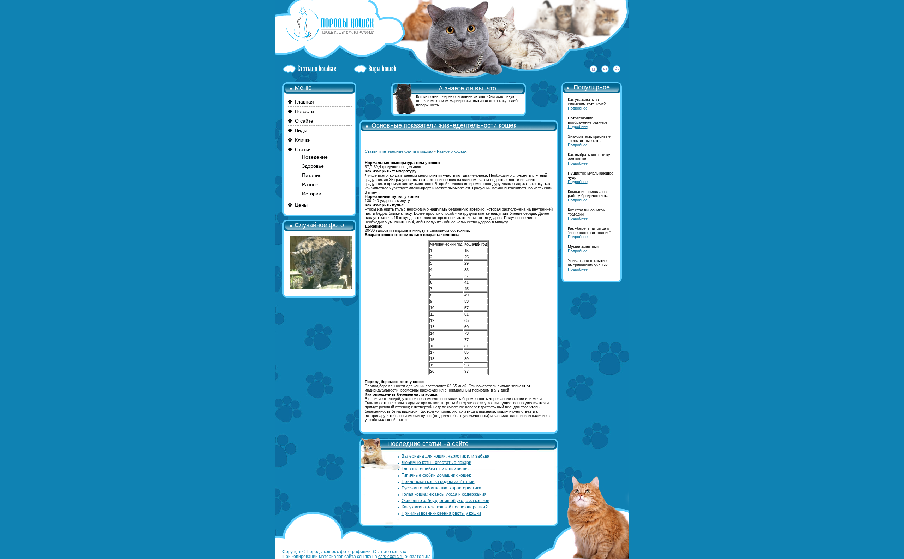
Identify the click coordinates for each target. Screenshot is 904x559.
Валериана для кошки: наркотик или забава (445, 456)
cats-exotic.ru (391, 556)
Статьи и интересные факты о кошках (399, 151)
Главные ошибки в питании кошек (435, 468)
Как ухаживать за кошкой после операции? (445, 507)
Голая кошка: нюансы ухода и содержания (444, 494)
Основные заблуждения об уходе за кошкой (445, 500)
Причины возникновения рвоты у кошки (441, 513)
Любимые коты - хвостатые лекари (436, 462)
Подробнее (578, 108)
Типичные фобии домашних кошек (436, 475)
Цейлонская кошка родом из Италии (438, 481)
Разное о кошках (452, 151)
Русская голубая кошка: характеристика (441, 488)
